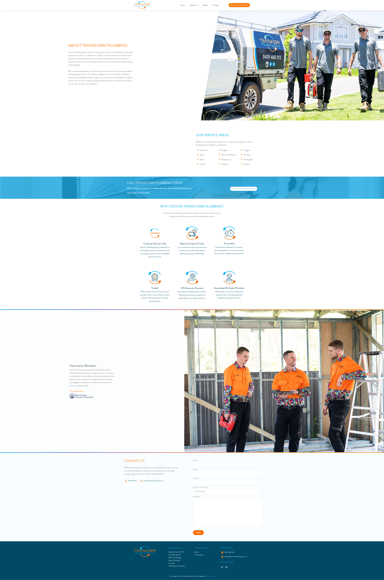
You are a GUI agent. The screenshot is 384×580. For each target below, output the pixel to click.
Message (197, 497)
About (197, 552)
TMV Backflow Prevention (177, 566)
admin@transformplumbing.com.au (153, 481)
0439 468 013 (132, 481)
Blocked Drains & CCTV (176, 552)
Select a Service (200, 487)
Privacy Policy (199, 555)
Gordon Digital (210, 576)
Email (195, 469)
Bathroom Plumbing (175, 557)
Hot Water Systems (175, 555)
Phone (196, 478)
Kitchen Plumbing (174, 560)
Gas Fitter (172, 563)
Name (195, 460)
